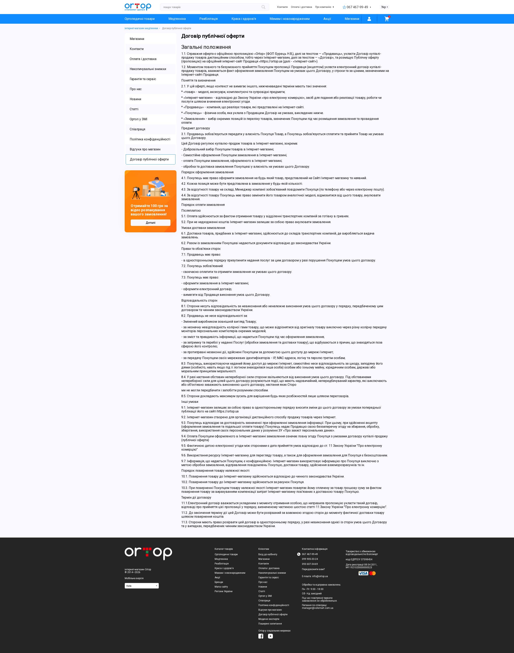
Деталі (150, 222)
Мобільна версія (134, 578)
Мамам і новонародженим (290, 19)
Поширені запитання (270, 623)
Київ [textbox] (129, 586)
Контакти (282, 7)
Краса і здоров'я (244, 19)
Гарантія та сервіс (268, 577)
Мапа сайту (221, 586)
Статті (261, 591)
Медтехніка (177, 19)
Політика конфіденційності (273, 605)
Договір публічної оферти (273, 614)
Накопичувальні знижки (272, 572)
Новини (262, 586)
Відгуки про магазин (270, 609)
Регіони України (224, 591)
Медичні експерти (268, 619)
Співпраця (264, 600)
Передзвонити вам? (313, 569)
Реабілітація (208, 19)
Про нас (262, 582)
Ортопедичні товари (140, 19)
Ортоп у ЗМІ (265, 596)
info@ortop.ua (320, 576)
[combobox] (142, 586)
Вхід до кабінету (267, 554)
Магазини (352, 19)
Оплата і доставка (301, 7)
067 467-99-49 (357, 7)
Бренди (219, 582)
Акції (327, 19)
